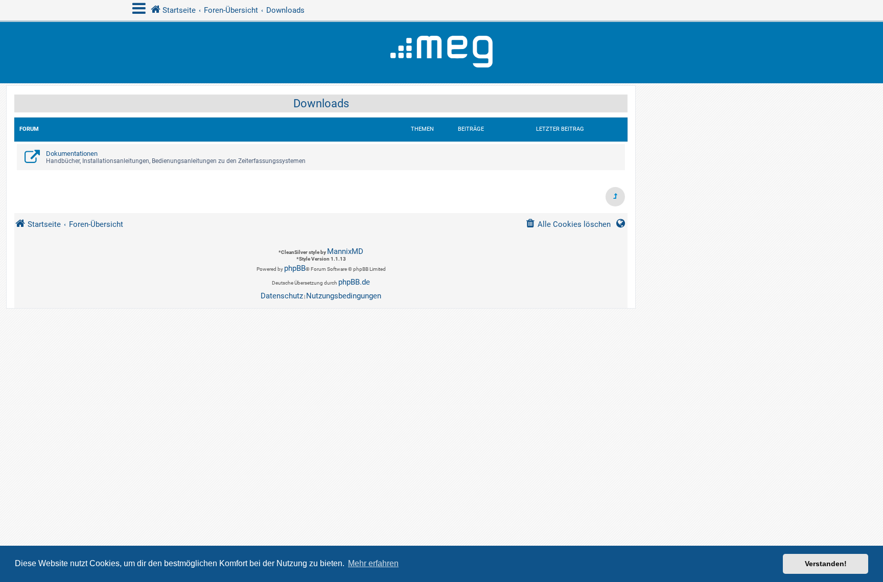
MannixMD (345, 251)
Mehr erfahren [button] (373, 563)
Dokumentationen (72, 153)
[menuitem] (568, 225)
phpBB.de (354, 282)
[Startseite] (441, 53)
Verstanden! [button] (826, 564)
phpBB (295, 268)
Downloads (321, 103)
